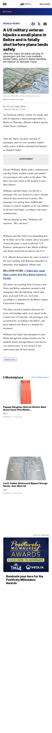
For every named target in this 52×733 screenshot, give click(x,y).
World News (11, 23)
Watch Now (44, 4)
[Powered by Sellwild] (45, 535)
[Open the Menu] (4, 4)
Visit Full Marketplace (40, 377)
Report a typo (10, 359)
